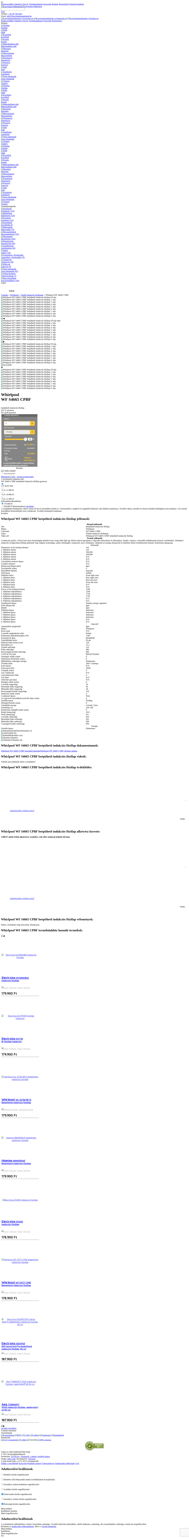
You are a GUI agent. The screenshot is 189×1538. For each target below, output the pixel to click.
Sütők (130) (6, 253)
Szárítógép (5, 74)
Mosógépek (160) (8, 239)
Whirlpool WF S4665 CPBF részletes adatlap (58, 751)
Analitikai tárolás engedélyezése (17, 1489)
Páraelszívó (5, 60)
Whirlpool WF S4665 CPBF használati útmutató (20, 751)
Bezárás (19, 468)
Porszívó (4, 65)
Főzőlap (4, 28)
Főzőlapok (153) (8, 211)
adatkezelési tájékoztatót (22, 810)
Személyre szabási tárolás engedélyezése (20, 1499)
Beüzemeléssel (19, 506)
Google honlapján (49, 1526)
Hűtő (3, 32)
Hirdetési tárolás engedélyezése (16, 1475)
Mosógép (5, 51)
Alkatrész (18, 4)
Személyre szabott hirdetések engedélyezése (21, 1484)
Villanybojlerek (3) (8, 276)
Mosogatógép (6, 56)
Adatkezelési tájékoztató (64, 1463)
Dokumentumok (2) (24, 731)
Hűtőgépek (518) (8, 216)
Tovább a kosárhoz (8, 1428)
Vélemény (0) (16, 740)
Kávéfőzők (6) (7, 225)
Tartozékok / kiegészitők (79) (13, 257)
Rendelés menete (34, 1463)
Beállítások (5, 1531)
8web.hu (31, 1459)
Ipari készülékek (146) (10, 281)
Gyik (77, 1463)
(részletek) (30, 506)
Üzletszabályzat (48, 1463)
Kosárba (4, 513)
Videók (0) (12, 733)
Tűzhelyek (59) (7, 262)
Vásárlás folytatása (8, 1430)
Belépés (55, 4)
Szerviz (25, 4)
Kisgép (4, 42)
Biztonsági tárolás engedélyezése (17, 1504)
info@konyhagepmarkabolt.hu (19, 16)
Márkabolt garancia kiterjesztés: (17, 477)
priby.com (11, 1459)
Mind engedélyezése (9, 1513)
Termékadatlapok (36, 4)
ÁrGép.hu (15, 1456)
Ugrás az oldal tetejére (10, 1452)
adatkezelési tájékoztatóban (23, 1526)
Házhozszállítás (7, 4)
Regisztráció (64, 4)
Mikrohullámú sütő (8, 46)
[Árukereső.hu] (94, 1450)
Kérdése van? (17, 735)
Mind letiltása (6, 1509)
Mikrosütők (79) (7, 229)
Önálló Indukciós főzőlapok (32, 295)
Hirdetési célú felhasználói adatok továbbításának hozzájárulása (29, 1479)
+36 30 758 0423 (15, 14)
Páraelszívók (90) (8, 243)
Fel (2, 1536)
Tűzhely (4, 83)
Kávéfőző (5, 37)
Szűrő (3, 283)
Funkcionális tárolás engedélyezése (18, 1494)
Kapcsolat (47, 4)
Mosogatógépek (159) (10, 234)
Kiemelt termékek (76, 4)
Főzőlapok (14, 295)
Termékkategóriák (8, 206)
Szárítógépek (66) (8, 248)
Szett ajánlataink (7, 79)
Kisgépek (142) (7, 220)
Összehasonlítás (9, 473)
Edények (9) (6, 267)
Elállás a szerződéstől (9, 1463)
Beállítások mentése (9, 1511)
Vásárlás (4, 295)
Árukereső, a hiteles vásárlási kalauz (35, 1456)
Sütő (3, 69)
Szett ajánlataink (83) (9, 271)
